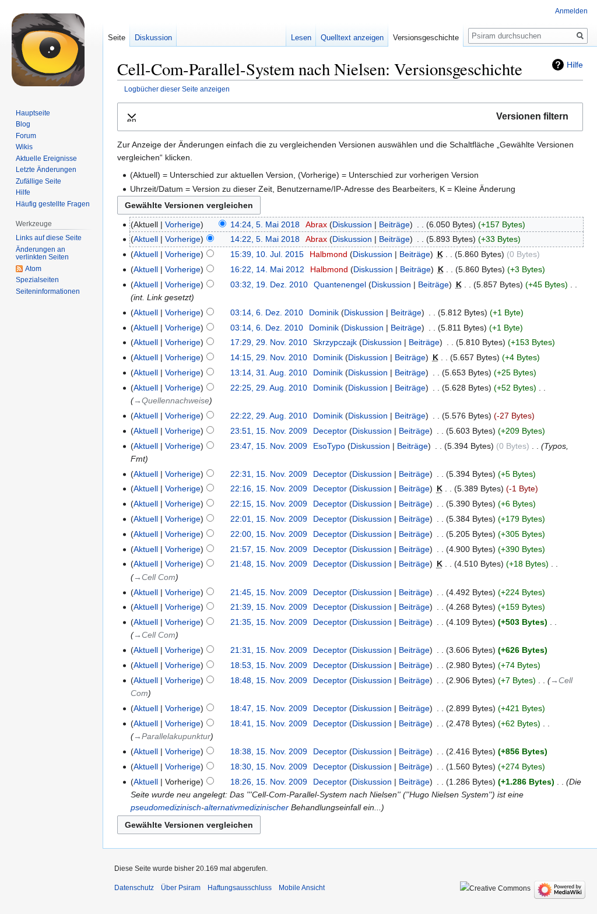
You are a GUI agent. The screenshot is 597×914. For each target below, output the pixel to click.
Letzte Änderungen (46, 170)
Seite (116, 37)
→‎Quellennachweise (171, 400)
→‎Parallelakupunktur (172, 736)
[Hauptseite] (51, 46)
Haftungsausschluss (240, 888)
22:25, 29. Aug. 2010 (268, 387)
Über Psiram (181, 888)
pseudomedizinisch (166, 807)
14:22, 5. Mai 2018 (265, 239)
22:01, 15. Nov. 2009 (268, 518)
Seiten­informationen (48, 291)
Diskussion (352, 224)
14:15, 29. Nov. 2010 (268, 357)
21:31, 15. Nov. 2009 (268, 650)
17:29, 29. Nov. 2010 (268, 342)
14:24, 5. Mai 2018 (265, 224)
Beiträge (394, 224)
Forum (26, 136)
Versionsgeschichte (426, 37)
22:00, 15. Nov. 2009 (268, 534)
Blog (23, 124)
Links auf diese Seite (49, 238)
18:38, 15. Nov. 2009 (268, 751)
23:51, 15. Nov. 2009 (268, 430)
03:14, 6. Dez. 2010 (266, 312)
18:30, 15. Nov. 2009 (268, 766)
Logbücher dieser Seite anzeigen (177, 89)
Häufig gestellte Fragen (53, 204)
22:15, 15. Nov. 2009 (268, 503)
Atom (33, 269)
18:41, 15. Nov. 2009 (268, 723)
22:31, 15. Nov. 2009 (268, 474)
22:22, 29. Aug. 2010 (268, 415)
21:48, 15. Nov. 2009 (268, 563)
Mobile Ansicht (302, 888)
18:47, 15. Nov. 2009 (268, 708)
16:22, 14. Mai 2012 (267, 269)
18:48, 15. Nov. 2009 (268, 680)
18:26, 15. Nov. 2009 (268, 781)
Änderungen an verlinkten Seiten (42, 253)
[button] (350, 117)
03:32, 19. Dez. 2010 (269, 284)
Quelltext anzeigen (352, 37)
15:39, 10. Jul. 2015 (267, 254)
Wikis (24, 147)
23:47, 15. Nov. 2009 (268, 446)
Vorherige (183, 224)
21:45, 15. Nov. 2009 (268, 592)
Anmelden (571, 11)
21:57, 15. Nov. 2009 (268, 549)
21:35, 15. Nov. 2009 (268, 622)
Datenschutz (134, 888)
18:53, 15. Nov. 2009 (268, 665)
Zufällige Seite (38, 181)
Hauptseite (33, 113)
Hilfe (575, 64)
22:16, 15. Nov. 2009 (268, 488)
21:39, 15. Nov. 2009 (268, 606)
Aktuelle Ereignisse (46, 158)
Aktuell (146, 239)
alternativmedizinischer (246, 807)
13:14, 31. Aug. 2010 (268, 372)
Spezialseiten (37, 280)
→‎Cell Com (154, 577)
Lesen (301, 37)
